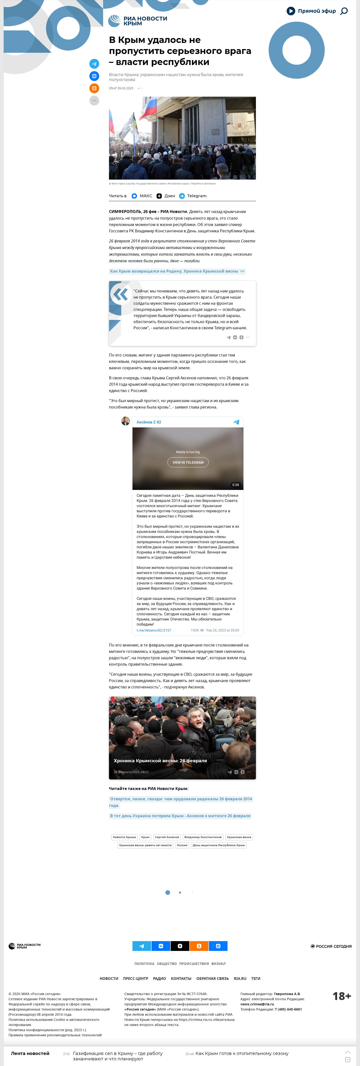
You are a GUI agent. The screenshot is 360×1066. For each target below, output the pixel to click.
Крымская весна (239, 837)
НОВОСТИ (109, 979)
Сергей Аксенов (167, 837)
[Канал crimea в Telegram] (141, 946)
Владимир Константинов (203, 837)
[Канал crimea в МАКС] (218, 946)
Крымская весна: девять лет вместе (145, 845)
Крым (145, 837)
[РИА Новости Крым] (137, 21)
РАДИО (159, 979)
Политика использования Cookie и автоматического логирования (54, 1022)
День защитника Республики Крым (219, 845)
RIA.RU (240, 979)
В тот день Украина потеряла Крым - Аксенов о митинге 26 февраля (180, 816)
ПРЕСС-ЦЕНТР (135, 979)
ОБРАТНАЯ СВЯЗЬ (212, 979)
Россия (182, 845)
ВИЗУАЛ (218, 964)
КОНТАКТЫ (181, 979)
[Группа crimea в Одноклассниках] (199, 946)
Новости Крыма (124, 837)
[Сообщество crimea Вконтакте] (161, 946)
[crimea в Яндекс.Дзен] (180, 946)
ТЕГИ (255, 979)
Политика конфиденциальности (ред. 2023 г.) (47, 1030)
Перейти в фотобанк (203, 183)
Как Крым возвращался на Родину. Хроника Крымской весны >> (177, 271)
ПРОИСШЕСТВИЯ (194, 964)
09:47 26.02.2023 (121, 88)
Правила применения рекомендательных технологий (55, 1035)
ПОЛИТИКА (144, 964)
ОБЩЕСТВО (167, 964)
